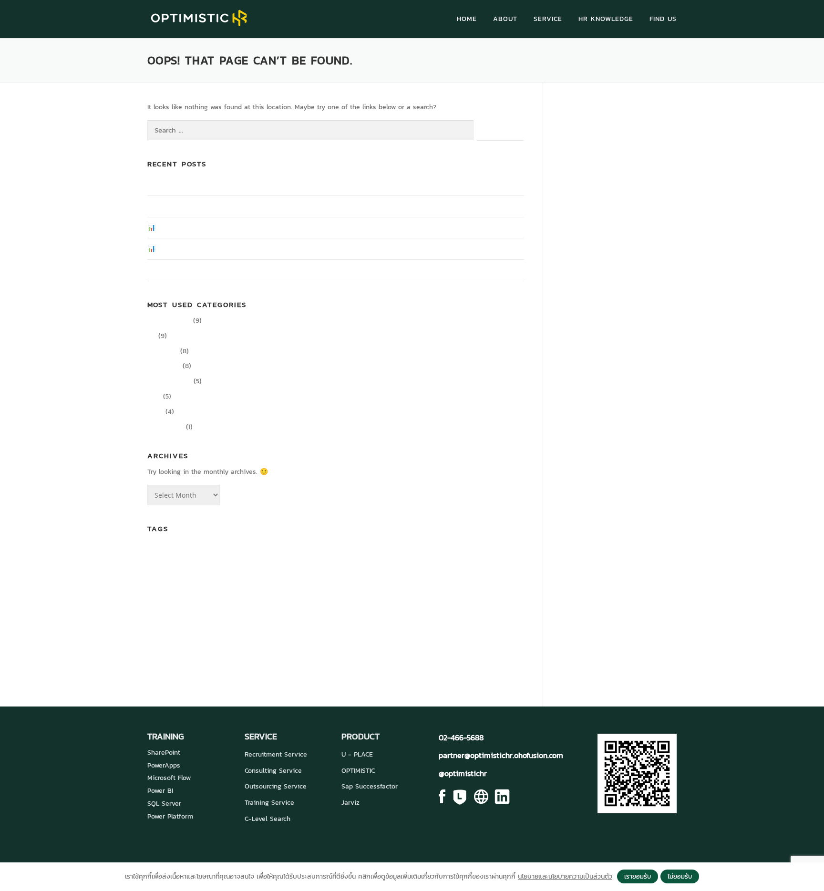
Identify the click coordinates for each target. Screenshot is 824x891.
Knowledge (163, 366)
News (155, 412)
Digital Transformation (193, 573)
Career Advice (169, 321)
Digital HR (162, 351)
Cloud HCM (331, 553)
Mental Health (307, 620)
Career (254, 550)
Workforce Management (483, 638)
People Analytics (405, 617)
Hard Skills (165, 595)
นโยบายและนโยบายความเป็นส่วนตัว (565, 876)
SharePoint (163, 753)
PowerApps (163, 765)
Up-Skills (416, 637)
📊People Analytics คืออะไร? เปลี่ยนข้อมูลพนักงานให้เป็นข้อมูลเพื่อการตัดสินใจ (256, 228)
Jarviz (350, 803)
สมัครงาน (254, 658)
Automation (161, 553)
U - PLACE (357, 754)
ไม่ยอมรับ (680, 876)
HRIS (304, 596)
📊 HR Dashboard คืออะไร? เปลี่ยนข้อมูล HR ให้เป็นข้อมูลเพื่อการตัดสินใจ (248, 249)
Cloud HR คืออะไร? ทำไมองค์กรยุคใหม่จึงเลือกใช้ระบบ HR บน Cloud (240, 270)
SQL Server (164, 804)
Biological (188, 553)
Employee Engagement (279, 573)
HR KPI (320, 596)
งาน (153, 659)
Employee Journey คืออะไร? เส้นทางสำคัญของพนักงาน (225, 185)
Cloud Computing (297, 553)
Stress (334, 637)
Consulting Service (273, 771)
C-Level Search (267, 819)
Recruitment (161, 638)
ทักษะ (171, 658)
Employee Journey (454, 574)
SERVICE (548, 19)
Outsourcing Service (276, 786)
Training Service (269, 803)
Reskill (186, 638)
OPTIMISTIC (358, 771)
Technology (372, 636)
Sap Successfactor (369, 786)
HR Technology (377, 593)
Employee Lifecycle (501, 574)
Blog (154, 396)
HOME (467, 19)
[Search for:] (310, 130)
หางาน (290, 658)
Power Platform (170, 816)
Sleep (219, 638)
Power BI (160, 791)
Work (443, 637)
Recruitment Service (276, 754)
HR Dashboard (272, 595)
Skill (203, 637)
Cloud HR (367, 551)
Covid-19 (405, 552)
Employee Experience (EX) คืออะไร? (200, 206)
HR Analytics (225, 595)
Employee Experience (375, 572)
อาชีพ (316, 658)
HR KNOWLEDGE (605, 19)
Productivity (165, 427)
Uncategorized (169, 381)
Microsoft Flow (169, 778)
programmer (476, 619)
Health (193, 596)
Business (216, 552)
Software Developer (259, 637)
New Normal (340, 620)
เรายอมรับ (637, 876)
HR (151, 336)
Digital (429, 553)
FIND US (663, 19)
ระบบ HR (207, 657)
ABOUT (505, 19)
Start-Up (308, 637)
